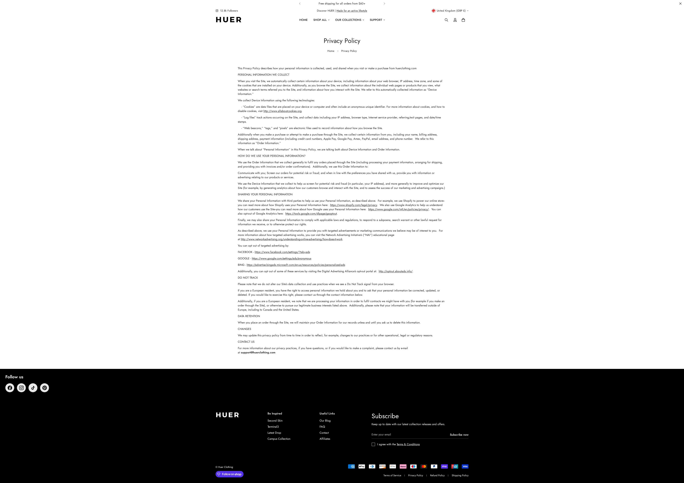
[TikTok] (32, 387)
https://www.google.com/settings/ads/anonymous (281, 258)
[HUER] (228, 19)
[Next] (384, 3)
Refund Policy (437, 475)
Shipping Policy (460, 475)
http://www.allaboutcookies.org (282, 111)
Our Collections (348, 20)
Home (303, 20)
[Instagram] (21, 387)
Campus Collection (279, 439)
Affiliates (325, 439)
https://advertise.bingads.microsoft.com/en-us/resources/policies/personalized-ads (296, 265)
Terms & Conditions (408, 444)
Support (376, 20)
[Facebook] (9, 387)
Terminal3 (273, 427)
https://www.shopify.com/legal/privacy (353, 205)
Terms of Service (392, 475)
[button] (463, 20)
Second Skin (275, 421)
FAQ (322, 427)
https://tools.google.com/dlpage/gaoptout (311, 214)
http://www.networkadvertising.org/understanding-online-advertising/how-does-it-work (291, 239)
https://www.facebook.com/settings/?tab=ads (282, 252)
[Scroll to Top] (677, 463)
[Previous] (300, 3)
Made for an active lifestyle (351, 11)
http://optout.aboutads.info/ (396, 271)
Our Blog (325, 421)
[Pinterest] (44, 387)
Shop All (320, 20)
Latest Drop (274, 433)
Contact (324, 433)
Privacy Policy (415, 475)
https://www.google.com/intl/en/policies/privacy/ (398, 209)
